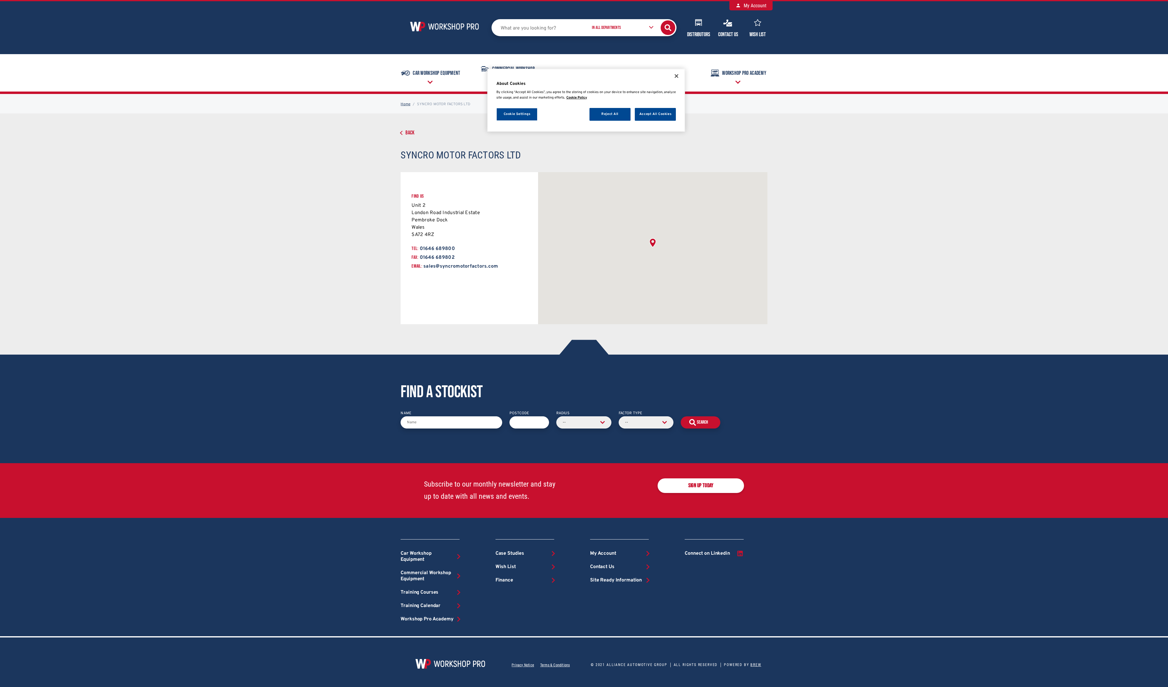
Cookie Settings (517, 114)
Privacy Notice (523, 665)
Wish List (757, 34)
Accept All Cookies (655, 114)
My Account (754, 6)
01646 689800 (437, 249)
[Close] (676, 76)
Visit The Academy (1024, 130)
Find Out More (1104, 127)
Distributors (698, 34)
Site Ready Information (616, 580)
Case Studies (509, 553)
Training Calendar (420, 606)
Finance (504, 580)
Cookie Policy (576, 97)
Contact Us (728, 34)
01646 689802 (437, 258)
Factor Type (630, 413)
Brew (755, 665)
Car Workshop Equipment (436, 73)
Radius (562, 413)
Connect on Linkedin (707, 553)
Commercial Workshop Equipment (426, 576)
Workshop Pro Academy (744, 73)
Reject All (609, 114)
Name (406, 413)
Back (409, 133)
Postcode (519, 413)
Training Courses (419, 592)
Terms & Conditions (555, 665)
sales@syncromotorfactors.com (460, 266)
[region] (586, 100)
